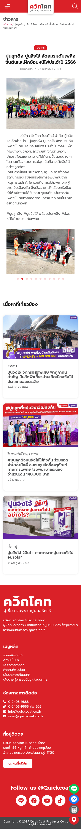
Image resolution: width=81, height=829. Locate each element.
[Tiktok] (60, 800)
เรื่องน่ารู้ (12, 546)
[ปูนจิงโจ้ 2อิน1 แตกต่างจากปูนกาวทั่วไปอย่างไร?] (40, 517)
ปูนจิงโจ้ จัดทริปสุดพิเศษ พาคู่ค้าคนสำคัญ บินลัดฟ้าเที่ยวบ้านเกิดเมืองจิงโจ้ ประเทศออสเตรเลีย (40, 377)
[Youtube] (47, 800)
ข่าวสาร (40, 48)
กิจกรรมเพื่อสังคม (17, 454)
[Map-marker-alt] (74, 820)
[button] (7, 6)
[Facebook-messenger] (74, 799)
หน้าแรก (7, 24)
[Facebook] (34, 800)
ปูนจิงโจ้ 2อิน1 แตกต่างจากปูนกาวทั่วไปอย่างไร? (40, 555)
